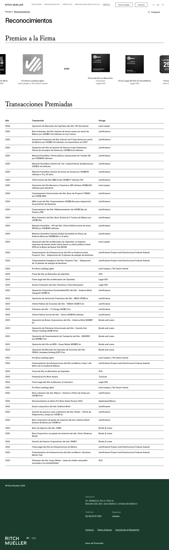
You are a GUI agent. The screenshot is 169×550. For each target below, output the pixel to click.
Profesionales (52, 4)
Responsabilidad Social (87, 4)
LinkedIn (115, 516)
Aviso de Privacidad (94, 543)
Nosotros (37, 4)
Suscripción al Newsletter (127, 530)
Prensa (8, 11)
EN (158, 5)
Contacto (141, 5)
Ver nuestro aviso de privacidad (25, 529)
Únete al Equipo (124, 5)
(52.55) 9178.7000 (93, 516)
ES (154, 5)
